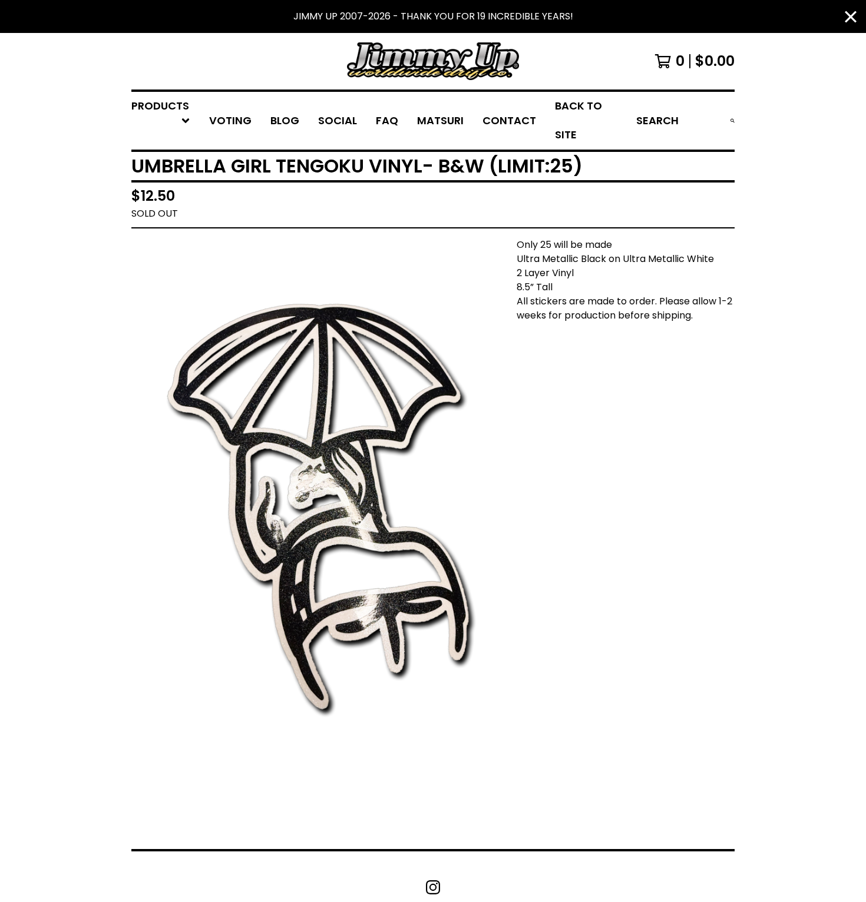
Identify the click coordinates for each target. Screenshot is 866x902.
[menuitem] (160, 121)
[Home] (433, 61)
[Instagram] (433, 887)
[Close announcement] (851, 17)
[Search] (732, 121)
